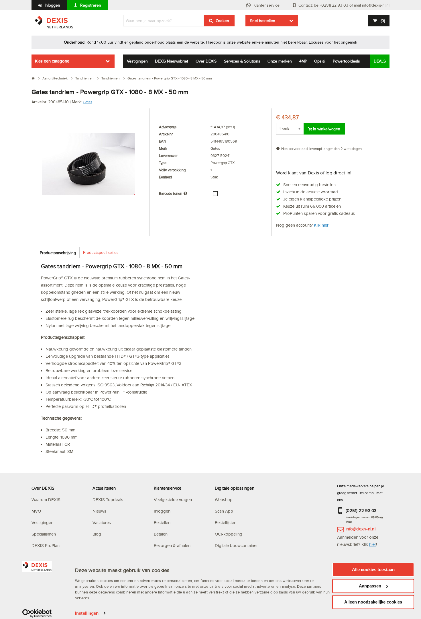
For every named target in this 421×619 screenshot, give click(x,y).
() (383, 21)
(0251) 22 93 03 (361, 510)
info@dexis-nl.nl (360, 529)
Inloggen (52, 5)
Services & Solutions (242, 61)
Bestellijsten (225, 522)
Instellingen (87, 613)
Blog (97, 534)
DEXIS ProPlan (46, 545)
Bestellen (162, 522)
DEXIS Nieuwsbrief (171, 61)
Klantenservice (266, 5)
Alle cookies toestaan (373, 569)
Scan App (224, 511)
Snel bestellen (262, 21)
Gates (87, 101)
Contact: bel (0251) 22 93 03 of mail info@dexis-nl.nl (343, 5)
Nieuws (99, 511)
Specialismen (44, 534)
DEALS (380, 61)
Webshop (224, 500)
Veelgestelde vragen (173, 500)
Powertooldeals (346, 61)
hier (372, 544)
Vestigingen (137, 61)
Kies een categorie (52, 61)
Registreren (90, 5)
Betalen (161, 534)
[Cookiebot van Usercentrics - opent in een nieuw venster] (37, 613)
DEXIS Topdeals (108, 500)
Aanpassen (370, 585)
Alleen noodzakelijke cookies (373, 601)
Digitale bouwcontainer (236, 545)
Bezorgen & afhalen (172, 545)
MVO (36, 511)
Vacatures (102, 522)
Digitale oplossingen (234, 488)
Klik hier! (321, 225)
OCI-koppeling (228, 534)
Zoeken (222, 21)
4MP (303, 61)
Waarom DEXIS (46, 500)
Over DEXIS (206, 61)
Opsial (319, 61)
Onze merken (279, 61)
